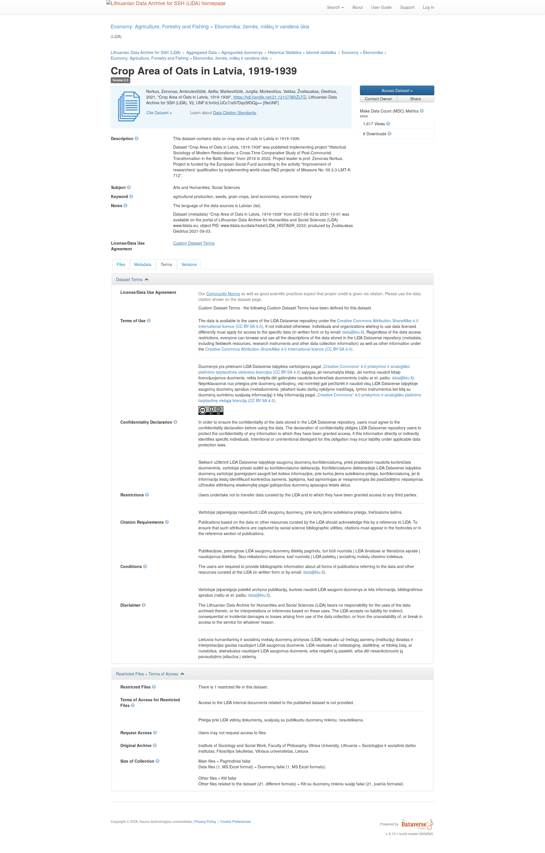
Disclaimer (131, 605)
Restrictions (132, 495)
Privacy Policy (205, 821)
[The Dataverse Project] (417, 824)
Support (407, 7)
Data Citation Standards (234, 112)
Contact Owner (378, 98)
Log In (428, 7)
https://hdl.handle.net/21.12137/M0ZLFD (269, 97)
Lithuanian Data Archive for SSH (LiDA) (146, 52)
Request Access (136, 732)
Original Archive (136, 745)
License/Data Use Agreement (148, 292)
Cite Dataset (158, 112)
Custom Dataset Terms (194, 243)
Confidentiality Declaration (146, 422)
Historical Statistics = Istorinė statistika (302, 52)
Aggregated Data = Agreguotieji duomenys (224, 52)
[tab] (120, 264)
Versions (189, 264)
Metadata (142, 264)
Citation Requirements (142, 522)
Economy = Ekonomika (362, 52)
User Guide (381, 7)
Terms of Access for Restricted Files (150, 702)
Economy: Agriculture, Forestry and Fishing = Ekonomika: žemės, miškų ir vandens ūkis (189, 58)
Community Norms (223, 293)
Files (121, 264)
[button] (422, 111)
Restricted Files (136, 687)
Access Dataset (396, 90)
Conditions (131, 566)
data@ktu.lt (352, 332)
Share (415, 98)
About (357, 7)
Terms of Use (133, 320)
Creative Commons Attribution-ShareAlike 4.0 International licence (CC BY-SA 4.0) (279, 349)
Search (334, 7)
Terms (166, 264)
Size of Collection (138, 761)
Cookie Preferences (235, 821)
